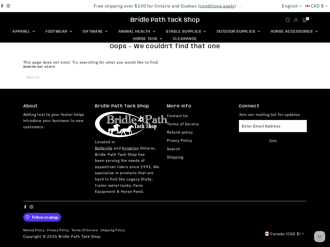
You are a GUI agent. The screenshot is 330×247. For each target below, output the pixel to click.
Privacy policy (58, 230)
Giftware (93, 32)
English (290, 6)
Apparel (21, 32)
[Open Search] (288, 20)
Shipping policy (112, 230)
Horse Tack (146, 39)
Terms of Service (183, 123)
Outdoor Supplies (237, 32)
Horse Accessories (292, 32)
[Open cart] (304, 20)
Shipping (175, 157)
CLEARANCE (185, 39)
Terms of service (85, 230)
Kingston (130, 148)
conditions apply (217, 6)
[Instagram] (8, 6)
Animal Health (135, 32)
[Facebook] (2, 6)
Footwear (57, 32)
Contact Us (177, 115)
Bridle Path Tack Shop (165, 20)
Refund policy (180, 132)
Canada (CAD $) (285, 233)
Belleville (104, 148)
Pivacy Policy (179, 140)
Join (273, 140)
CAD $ (317, 6)
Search (173, 148)
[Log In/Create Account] (296, 20)
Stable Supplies (184, 32)
